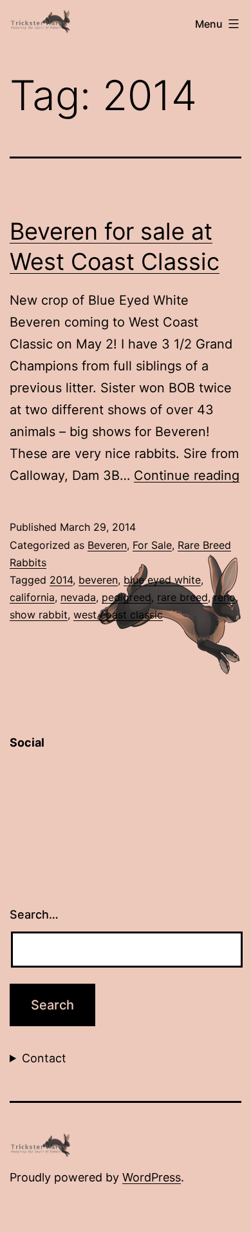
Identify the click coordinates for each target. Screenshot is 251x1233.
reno (225, 597)
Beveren (107, 545)
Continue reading (186, 475)
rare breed (182, 597)
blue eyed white (162, 579)
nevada (78, 597)
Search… (34, 914)
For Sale (152, 545)
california (32, 597)
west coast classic (118, 614)
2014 (61, 579)
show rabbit (39, 614)
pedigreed (126, 597)
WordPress (151, 1177)
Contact (44, 1058)
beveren (98, 579)
